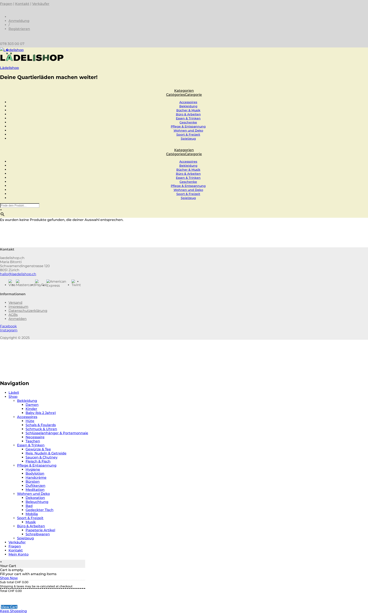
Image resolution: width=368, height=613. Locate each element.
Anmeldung (19, 21)
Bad (29, 506)
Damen (32, 405)
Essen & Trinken (188, 118)
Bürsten (33, 482)
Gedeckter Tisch (39, 510)
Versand (15, 303)
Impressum (18, 307)
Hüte (30, 421)
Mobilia (32, 514)
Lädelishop (9, 68)
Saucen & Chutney (42, 457)
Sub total (7, 582)
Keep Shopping (13, 611)
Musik (31, 522)
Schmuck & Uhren (41, 429)
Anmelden (18, 319)
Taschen (33, 441)
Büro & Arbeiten (188, 114)
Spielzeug (188, 138)
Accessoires (188, 102)
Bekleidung (188, 106)
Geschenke (188, 122)
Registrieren (19, 29)
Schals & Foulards (41, 425)
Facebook (8, 326)
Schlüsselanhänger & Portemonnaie (57, 433)
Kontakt (22, 4)
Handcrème (36, 478)
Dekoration (35, 498)
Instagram (8, 330)
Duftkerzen (35, 486)
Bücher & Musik (188, 110)
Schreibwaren (38, 534)
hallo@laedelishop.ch (18, 274)
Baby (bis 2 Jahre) (41, 413)
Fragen (6, 4)
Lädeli (14, 393)
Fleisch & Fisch (38, 461)
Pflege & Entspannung (188, 126)
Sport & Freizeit (188, 134)
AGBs (13, 315)
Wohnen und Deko (188, 130)
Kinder (31, 409)
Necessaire (35, 437)
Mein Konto (19, 554)
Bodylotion (35, 473)
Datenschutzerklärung (28, 311)
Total (3, 591)
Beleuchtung (37, 502)
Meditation (35, 490)
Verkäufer (40, 4)
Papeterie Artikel (40, 530)
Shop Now (9, 578)
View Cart (9, 607)
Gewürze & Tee (38, 449)
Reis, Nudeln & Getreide (46, 453)
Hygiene (33, 469)
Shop (13, 397)
